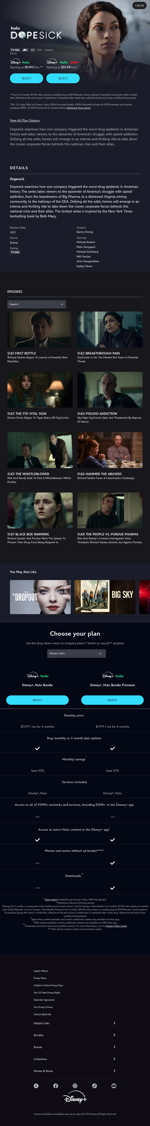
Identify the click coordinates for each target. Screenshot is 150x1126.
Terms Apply (51, 899)
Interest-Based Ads (42, 1014)
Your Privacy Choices (43, 1007)
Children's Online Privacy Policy (48, 985)
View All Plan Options (25, 120)
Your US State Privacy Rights (47, 992)
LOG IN (139, 5)
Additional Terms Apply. (79, 108)
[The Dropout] (40, 597)
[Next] (143, 596)
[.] (36, 1086)
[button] (75, 1023)
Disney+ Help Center (116, 926)
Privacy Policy (40, 978)
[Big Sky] (105, 597)
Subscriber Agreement (44, 1000)
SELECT (26, 78)
